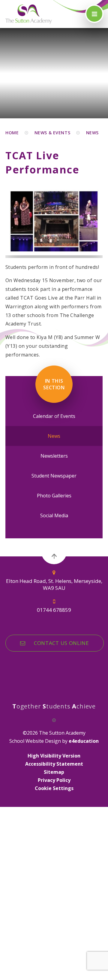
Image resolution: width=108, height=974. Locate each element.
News (92, 132)
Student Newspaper (54, 475)
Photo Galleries (54, 495)
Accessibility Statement (54, 764)
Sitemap (54, 772)
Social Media (54, 515)
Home (12, 132)
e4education (84, 741)
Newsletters (54, 456)
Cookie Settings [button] (54, 788)
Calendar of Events (54, 416)
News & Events (52, 132)
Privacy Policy (54, 780)
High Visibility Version (54, 755)
